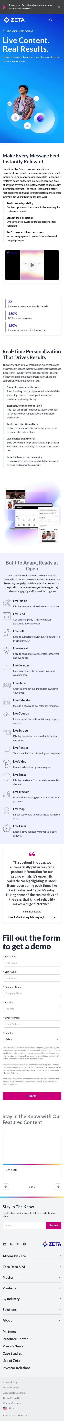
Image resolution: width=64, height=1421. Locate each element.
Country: (8, 1033)
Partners (9, 1332)
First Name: (10, 956)
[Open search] (50, 20)
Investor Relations (16, 1368)
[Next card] (58, 1186)
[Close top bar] (58, 6)
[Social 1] (5, 1244)
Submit (32, 1096)
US (9, 1408)
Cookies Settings (12, 1403)
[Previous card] (6, 1186)
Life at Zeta (11, 1361)
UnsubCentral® (11, 1398)
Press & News (13, 1346)
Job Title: (8, 1002)
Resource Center (15, 1339)
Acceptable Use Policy (14, 1392)
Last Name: (10, 971)
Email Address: (11, 1017)
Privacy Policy (10, 1073)
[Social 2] (11, 1244)
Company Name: (12, 987)
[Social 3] (18, 1244)
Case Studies (12, 1353)
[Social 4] (24, 1244)
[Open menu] (58, 20)
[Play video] (32, 265)
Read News (26, 8)
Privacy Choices (11, 1387)
